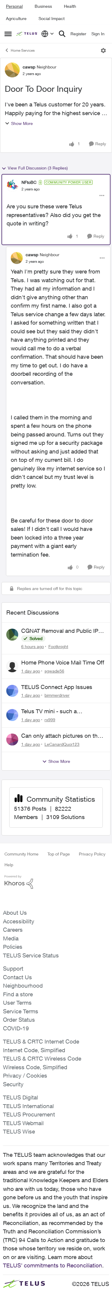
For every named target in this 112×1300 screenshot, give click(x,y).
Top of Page (58, 853)
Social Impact (52, 18)
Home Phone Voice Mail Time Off (62, 662)
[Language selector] (47, 34)
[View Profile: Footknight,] (12, 635)
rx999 (50, 719)
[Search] (62, 33)
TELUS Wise (19, 1131)
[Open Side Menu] (8, 33)
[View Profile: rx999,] (12, 715)
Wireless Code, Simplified (35, 1067)
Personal (14, 6)
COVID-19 (16, 1028)
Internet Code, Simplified (34, 1050)
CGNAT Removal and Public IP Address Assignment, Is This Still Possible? (62, 631)
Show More (22, 123)
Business (43, 6)
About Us (15, 912)
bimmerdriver (57, 695)
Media (11, 938)
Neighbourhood (23, 985)
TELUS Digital (20, 1097)
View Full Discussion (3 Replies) (38, 167)
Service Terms (20, 1011)
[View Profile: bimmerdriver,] (12, 691)
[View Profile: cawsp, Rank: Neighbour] (12, 69)
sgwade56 (54, 670)
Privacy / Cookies (25, 1075)
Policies (12, 946)
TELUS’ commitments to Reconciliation (52, 1265)
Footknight (58, 646)
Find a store (18, 994)
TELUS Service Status (31, 955)
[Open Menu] (103, 50)
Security (13, 1084)
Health (70, 6)
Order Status (19, 1019)
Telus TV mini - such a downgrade (49, 711)
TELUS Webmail (23, 1123)
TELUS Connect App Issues (56, 687)
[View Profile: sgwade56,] (12, 666)
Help (8, 864)
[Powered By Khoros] (56, 882)
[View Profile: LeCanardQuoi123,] (12, 740)
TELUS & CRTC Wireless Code (42, 1058)
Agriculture (16, 18)
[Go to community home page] (27, 34)
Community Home (21, 853)
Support (13, 968)
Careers (13, 929)
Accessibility (18, 921)
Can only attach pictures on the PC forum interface (61, 736)
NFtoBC (29, 182)
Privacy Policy (92, 853)
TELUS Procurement (29, 1114)
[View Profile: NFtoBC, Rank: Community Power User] (13, 186)
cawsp (29, 66)
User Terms (17, 1002)
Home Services (23, 50)
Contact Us (17, 977)
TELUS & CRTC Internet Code (41, 1041)
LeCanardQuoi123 (62, 744)
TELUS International (28, 1106)
